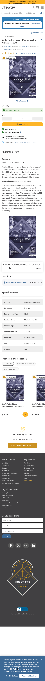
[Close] (41, 659)
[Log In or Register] (33, 7)
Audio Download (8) (10, 369)
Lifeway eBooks (7, 505)
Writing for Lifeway (8, 480)
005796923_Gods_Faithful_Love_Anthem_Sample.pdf (17, 282)
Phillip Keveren (7, 49)
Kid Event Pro (6, 498)
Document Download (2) (25, 364)
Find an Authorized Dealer (10, 483)
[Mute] (35, 268)
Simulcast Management (10, 503)
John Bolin (7, 46)
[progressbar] (38, 268)
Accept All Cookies (29, 676)
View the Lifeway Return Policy (25, 142)
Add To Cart (23, 124)
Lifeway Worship (7, 495)
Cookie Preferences (30, 475)
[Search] (40, 13)
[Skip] (14, 268)
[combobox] (22, 13)
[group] (22, 267)
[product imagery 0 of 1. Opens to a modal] (22, 77)
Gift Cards (27, 473)
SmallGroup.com (7, 508)
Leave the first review (28, 53)
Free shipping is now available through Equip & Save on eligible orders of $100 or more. (22, 2)
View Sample (21, 101)
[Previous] (5, 268)
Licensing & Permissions (9, 473)
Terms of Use (6, 478)
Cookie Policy (12, 669)
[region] (22, 668)
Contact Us (5, 465)
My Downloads (29, 465)
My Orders (27, 463)
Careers (4, 468)
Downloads (5, 500)
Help (25, 478)
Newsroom (5, 470)
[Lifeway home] (8, 7)
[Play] (10, 268)
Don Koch (25, 46)
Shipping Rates (29, 468)
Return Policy (28, 470)
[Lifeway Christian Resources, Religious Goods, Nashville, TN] (22, 609)
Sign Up (7, 536)
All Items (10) (8, 364)
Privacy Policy (6, 475)
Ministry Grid (6, 493)
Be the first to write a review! (22, 445)
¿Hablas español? (37, 32)
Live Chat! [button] (28, 480)
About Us (5, 463)
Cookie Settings (12, 676)
